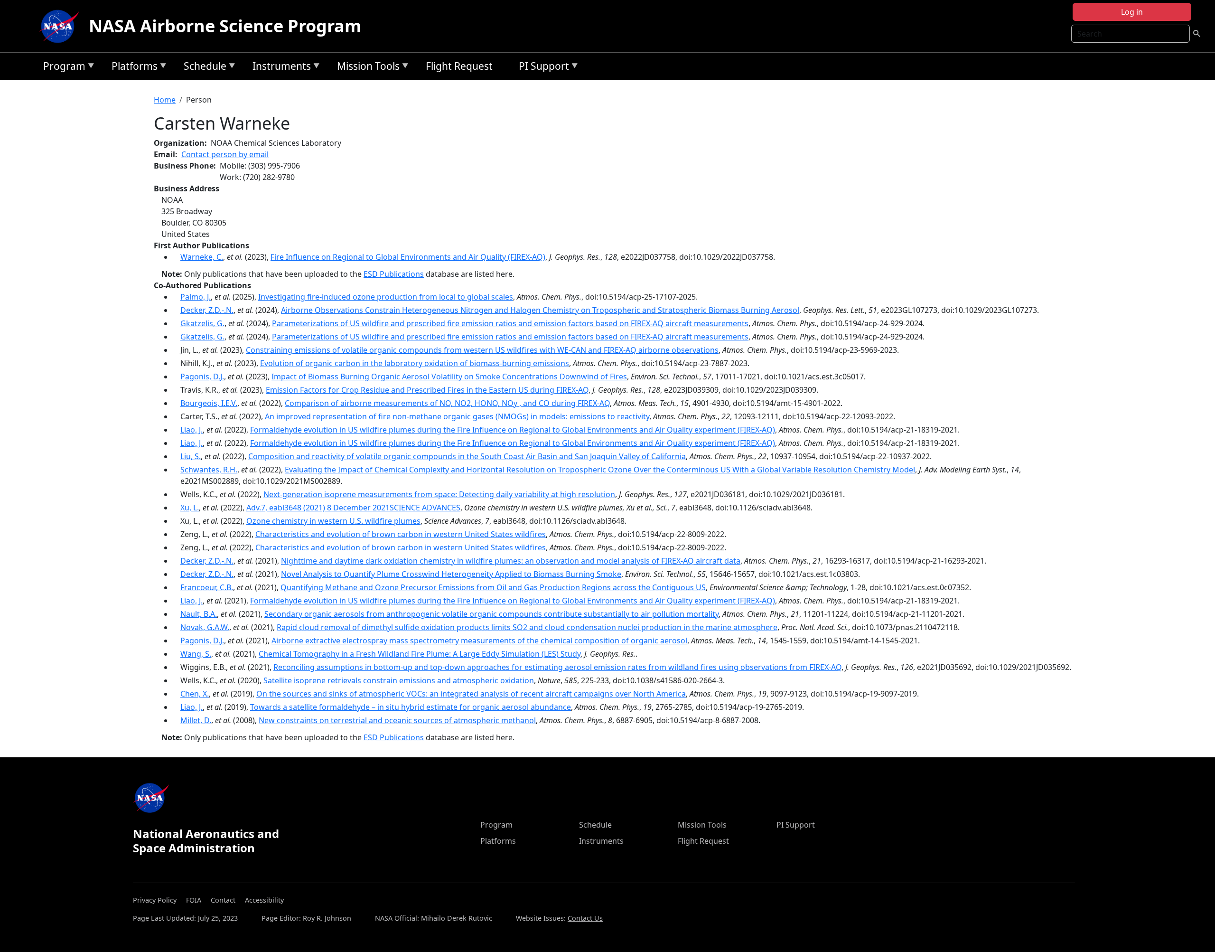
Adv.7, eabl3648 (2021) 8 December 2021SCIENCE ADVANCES (353, 507)
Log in (1132, 12)
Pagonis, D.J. (202, 376)
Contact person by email (225, 154)
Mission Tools (366, 67)
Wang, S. (195, 654)
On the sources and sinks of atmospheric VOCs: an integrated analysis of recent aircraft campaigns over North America (471, 693)
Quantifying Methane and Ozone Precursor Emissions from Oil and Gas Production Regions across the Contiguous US (493, 587)
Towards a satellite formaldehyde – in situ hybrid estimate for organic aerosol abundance (410, 707)
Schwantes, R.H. (208, 469)
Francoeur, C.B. (206, 587)
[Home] (61, 26)
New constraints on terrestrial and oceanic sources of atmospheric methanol (397, 720)
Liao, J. (191, 429)
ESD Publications (394, 274)
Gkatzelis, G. (202, 323)
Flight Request (459, 66)
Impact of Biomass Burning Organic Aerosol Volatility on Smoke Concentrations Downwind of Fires (449, 376)
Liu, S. (190, 456)
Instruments (279, 67)
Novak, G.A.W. (204, 627)
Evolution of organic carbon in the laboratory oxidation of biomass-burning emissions (414, 363)
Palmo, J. (195, 297)
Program (61, 67)
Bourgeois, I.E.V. (208, 403)
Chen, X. (194, 693)
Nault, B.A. (198, 614)
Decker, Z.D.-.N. (207, 310)
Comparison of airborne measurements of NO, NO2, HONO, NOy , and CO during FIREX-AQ (447, 403)
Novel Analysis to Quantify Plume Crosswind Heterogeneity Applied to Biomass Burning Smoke (451, 574)
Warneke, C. (201, 257)
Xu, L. (189, 507)
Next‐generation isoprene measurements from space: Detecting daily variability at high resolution (439, 494)
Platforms (132, 67)
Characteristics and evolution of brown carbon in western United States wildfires (400, 534)
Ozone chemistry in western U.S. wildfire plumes (333, 521)
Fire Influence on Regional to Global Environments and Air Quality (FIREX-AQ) (408, 257)
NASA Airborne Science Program (225, 26)
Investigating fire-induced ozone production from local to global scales (385, 297)
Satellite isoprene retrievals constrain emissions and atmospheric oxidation (398, 680)
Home (165, 99)
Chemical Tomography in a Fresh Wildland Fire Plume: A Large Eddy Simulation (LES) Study (419, 654)
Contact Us (585, 918)
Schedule (202, 67)
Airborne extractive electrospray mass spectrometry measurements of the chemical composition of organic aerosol (479, 640)
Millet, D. (195, 720)
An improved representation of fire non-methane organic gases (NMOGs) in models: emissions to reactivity (457, 416)
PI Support (541, 67)
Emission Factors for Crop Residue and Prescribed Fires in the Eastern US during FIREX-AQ (427, 390)
